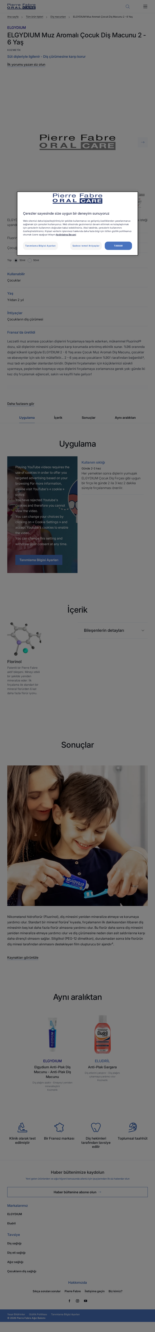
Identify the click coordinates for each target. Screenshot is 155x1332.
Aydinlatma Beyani (66, 234)
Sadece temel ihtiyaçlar (85, 245)
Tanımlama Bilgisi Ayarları (40, 245)
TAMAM (118, 245)
